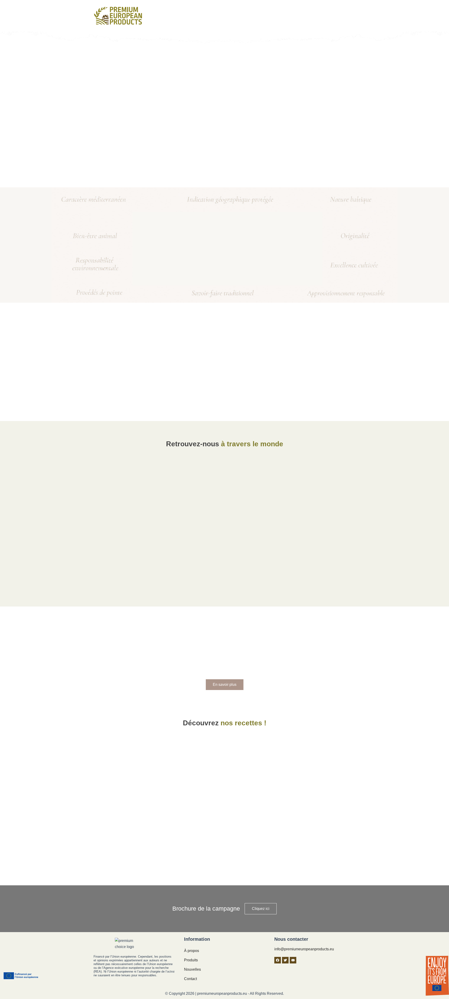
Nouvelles (192, 969)
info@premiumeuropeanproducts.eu (304, 949)
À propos (191, 951)
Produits (191, 960)
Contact (190, 979)
